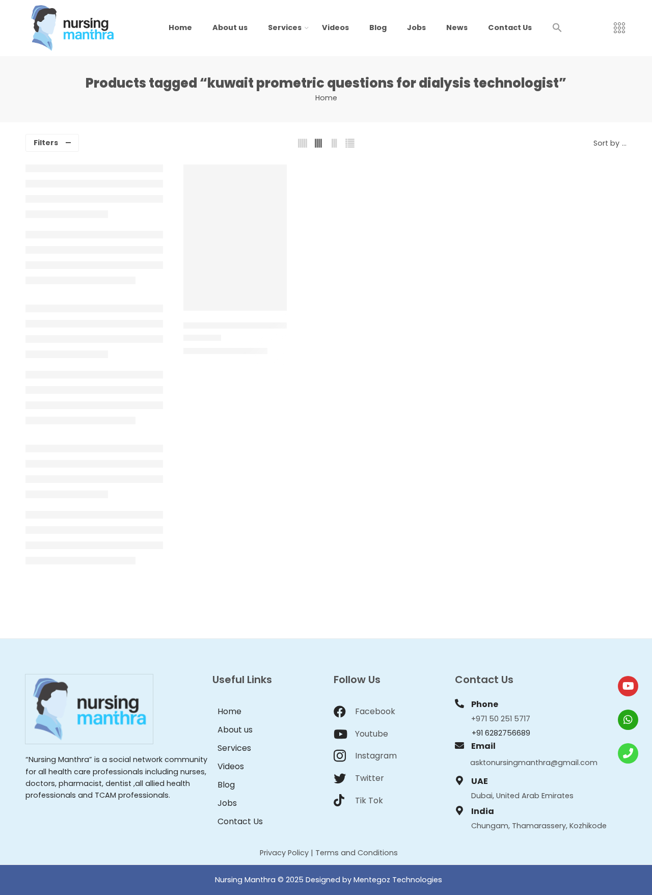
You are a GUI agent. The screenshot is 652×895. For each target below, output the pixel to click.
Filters (46, 143)
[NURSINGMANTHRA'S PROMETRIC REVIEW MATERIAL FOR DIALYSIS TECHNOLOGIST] (235, 238)
